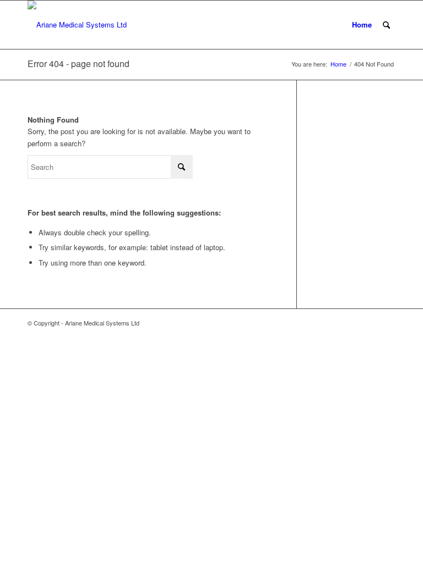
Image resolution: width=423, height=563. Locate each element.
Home (362, 24)
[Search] (386, 25)
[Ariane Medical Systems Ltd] (77, 25)
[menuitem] (386, 25)
